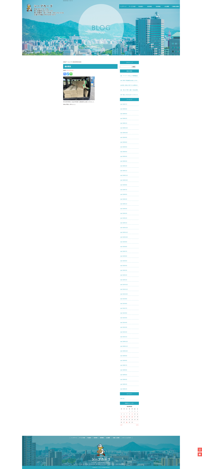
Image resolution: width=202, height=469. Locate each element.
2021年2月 (124, 332)
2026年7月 (124, 104)
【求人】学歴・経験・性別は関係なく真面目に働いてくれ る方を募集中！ (130, 90)
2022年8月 (124, 246)
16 (132, 416)
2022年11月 (125, 232)
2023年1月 (124, 222)
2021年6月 (124, 313)
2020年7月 (124, 365)
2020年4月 (124, 379)
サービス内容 (132, 6)
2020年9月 (124, 355)
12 (121, 416)
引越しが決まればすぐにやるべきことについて (130, 94)
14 (126, 416)
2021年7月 (124, 308)
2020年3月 (124, 384)
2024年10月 (125, 180)
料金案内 (141, 6)
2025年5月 (124, 151)
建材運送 (68, 66)
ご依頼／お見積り (175, 6)
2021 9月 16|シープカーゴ (68, 0)
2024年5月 (124, 194)
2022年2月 (124, 275)
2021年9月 (124, 298)
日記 (123, 398)
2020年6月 (124, 370)
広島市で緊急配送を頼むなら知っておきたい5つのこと (130, 80)
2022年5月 (124, 260)
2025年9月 (124, 137)
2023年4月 (124, 208)
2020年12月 (125, 341)
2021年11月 (125, 289)
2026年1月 (124, 123)
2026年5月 (124, 113)
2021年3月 (124, 327)
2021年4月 (124, 322)
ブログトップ (129, 62)
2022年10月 (125, 237)
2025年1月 (124, 170)
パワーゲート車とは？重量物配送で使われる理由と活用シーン (130, 75)
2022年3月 (124, 270)
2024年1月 (124, 203)
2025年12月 (125, 128)
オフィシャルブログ (126, 437)
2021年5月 (124, 317)
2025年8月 (124, 142)
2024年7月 (124, 189)
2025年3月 (124, 161)
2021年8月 (124, 303)
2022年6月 (124, 256)
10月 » (137, 425)
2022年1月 (124, 279)
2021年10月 (125, 294)
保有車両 (149, 6)
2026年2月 (124, 118)
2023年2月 (124, 218)
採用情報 (158, 6)
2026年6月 (124, 109)
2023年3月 (124, 213)
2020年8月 (124, 360)
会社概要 (167, 6)
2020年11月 (125, 346)
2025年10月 (125, 132)
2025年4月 (124, 156)
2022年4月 (124, 265)
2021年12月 (125, 284)
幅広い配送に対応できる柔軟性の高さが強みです (130, 85)
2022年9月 (124, 241)
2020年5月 (124, 374)
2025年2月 (124, 166)
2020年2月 (124, 389)
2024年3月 (124, 199)
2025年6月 (124, 147)
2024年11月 (125, 175)
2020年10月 (125, 351)
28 (126, 422)
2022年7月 (124, 251)
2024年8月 (124, 184)
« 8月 (121, 425)
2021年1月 (124, 336)
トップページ (123, 6)
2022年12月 (125, 227)
